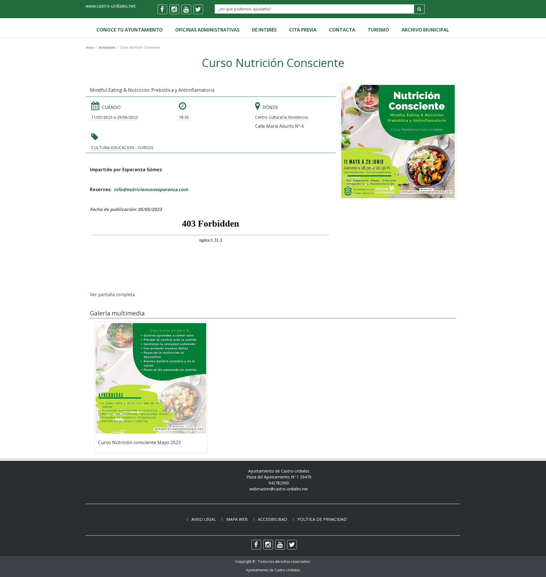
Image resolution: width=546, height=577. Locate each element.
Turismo (378, 30)
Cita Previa (303, 30)
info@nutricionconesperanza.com (151, 190)
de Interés (264, 30)
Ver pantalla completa (112, 295)
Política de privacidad (322, 519)
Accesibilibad (272, 519)
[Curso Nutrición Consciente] (398, 141)
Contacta (342, 30)
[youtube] (186, 9)
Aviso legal (203, 519)
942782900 (278, 483)
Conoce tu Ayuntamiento (129, 30)
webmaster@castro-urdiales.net (278, 489)
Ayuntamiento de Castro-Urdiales (273, 570)
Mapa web (237, 519)
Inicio (90, 47)
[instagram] (174, 9)
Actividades (106, 47)
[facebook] (162, 9)
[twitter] (198, 9)
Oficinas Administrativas (207, 30)
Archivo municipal (425, 30)
